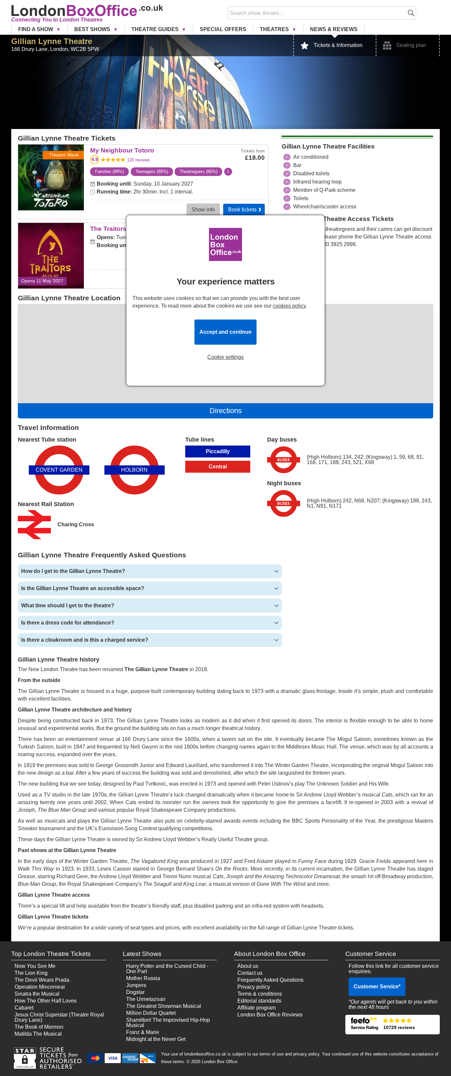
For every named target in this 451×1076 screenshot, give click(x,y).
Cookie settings (225, 357)
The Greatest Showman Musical (163, 1006)
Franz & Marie (142, 1032)
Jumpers (136, 985)
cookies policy (289, 306)
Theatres (275, 29)
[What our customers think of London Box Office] (392, 1024)
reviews (138, 159)
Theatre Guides (155, 29)
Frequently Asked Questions (270, 980)
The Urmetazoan (145, 999)
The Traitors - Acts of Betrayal (51, 232)
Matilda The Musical (38, 1034)
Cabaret (24, 1008)
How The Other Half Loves (46, 1001)
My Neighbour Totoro (50, 149)
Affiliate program (256, 1008)
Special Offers (223, 29)
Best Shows (93, 29)
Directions (226, 411)
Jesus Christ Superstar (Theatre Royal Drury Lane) (59, 1017)
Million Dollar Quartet (151, 1013)
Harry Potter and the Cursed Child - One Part (167, 968)
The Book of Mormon (39, 1027)
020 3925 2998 (338, 244)
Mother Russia (143, 978)
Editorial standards (259, 1001)
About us (247, 966)
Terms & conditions (259, 994)
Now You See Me (35, 966)
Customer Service (377, 986)
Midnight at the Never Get (156, 1039)
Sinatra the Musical (37, 994)
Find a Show (36, 29)
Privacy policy (253, 987)
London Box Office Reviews (269, 1014)
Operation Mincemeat (40, 987)
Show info (203, 209)
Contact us (249, 973)
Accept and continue (225, 332)
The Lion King (31, 973)
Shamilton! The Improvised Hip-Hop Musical (168, 1022)
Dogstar (135, 992)
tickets (242, 209)
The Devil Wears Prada (42, 980)
